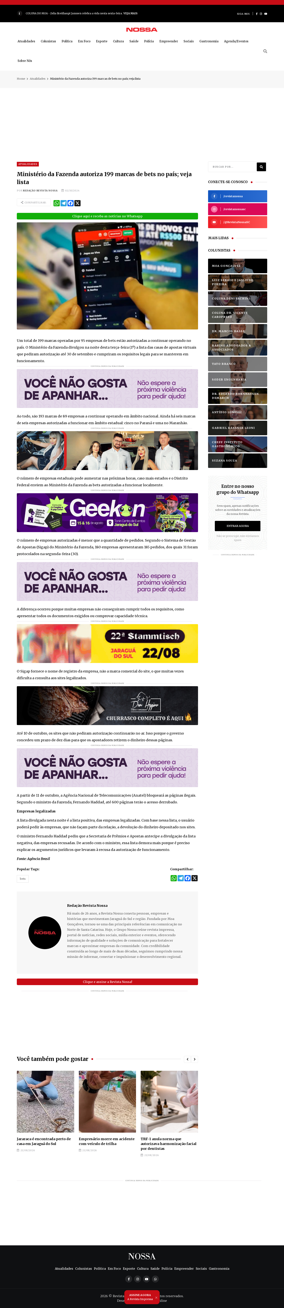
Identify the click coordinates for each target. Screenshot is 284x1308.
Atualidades (26, 41)
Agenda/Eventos (236, 41)
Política (67, 41)
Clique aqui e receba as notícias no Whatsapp (107, 216)
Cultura (118, 41)
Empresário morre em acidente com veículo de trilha (44, 1141)
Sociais (189, 41)
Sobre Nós (25, 61)
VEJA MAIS (122, 13)
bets (23, 879)
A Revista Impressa (140, 1297)
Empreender (168, 41)
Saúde (134, 41)
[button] (187, 1059)
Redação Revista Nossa (40, 190)
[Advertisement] (142, 115)
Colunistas (48, 41)
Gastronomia (209, 41)
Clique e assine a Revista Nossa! (107, 982)
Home (21, 78)
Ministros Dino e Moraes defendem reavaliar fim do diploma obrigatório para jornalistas (164, 1146)
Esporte (101, 41)
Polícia (149, 41)
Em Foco (84, 41)
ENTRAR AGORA (238, 526)
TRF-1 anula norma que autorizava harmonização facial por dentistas (107, 1144)
